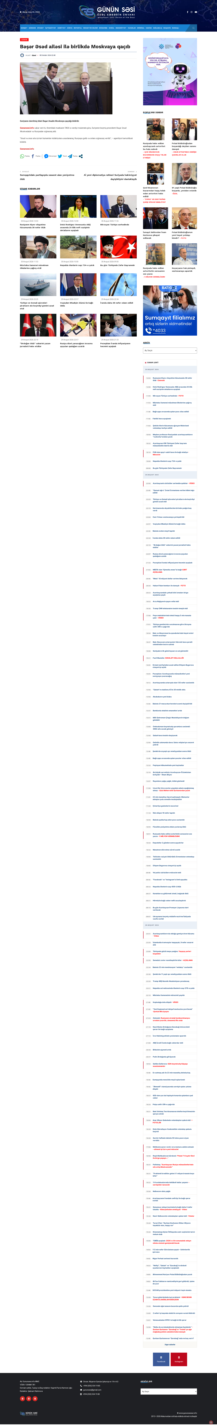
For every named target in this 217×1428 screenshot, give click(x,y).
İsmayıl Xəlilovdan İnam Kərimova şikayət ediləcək (154, 235)
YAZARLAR (132, 28)
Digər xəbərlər (170, 1345)
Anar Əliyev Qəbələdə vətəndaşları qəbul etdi (173, 1121)
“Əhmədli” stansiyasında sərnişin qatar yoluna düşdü (172, 1088)
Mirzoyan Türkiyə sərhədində (114, 224)
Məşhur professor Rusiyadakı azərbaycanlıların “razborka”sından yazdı (173, 436)
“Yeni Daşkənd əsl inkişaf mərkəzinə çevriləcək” (173, 1010)
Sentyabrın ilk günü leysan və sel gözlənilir (170, 651)
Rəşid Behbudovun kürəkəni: (174, 1157)
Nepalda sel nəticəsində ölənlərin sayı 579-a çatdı (174, 988)
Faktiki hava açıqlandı (162, 419)
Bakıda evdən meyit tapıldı (164, 531)
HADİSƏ (149, 28)
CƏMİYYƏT (61, 28)
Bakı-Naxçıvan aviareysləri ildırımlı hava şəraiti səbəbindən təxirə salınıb (172, 643)
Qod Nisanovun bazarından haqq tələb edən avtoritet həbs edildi (154, 195)
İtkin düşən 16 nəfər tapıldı (164, 813)
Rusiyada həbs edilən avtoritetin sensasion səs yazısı (154, 272)
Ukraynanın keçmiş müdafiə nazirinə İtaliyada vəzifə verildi (172, 917)
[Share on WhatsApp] (25, 156)
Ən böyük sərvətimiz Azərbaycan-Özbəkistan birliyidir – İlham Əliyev (172, 773)
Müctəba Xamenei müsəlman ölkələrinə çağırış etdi (172, 404)
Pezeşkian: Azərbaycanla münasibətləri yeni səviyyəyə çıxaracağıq (171, 675)
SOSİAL (111, 28)
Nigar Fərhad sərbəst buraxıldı (165, 1258)
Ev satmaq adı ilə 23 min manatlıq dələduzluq (171, 1073)
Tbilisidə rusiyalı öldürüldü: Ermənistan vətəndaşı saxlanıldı (173, 858)
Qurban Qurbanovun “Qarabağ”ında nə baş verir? (173, 1338)
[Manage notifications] (211, 1422)
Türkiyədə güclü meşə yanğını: (172, 952)
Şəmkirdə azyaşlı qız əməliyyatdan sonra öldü (172, 751)
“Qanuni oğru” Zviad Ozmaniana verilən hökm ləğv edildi (173, 491)
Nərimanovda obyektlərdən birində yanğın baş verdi (172, 509)
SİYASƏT (40, 28)
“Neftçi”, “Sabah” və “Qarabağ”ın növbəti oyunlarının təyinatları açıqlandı (169, 1267)
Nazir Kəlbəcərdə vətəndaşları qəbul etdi (173, 1216)
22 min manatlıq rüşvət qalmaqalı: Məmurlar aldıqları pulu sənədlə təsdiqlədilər (171, 798)
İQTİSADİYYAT (50, 28)
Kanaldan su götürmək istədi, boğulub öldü (170, 894)
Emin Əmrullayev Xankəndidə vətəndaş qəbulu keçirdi (172, 1130)
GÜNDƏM (32, 28)
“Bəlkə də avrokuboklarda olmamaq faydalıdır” (173, 1329)
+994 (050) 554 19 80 (91, 1386)
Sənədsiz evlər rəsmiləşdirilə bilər (173, 960)
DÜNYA (69, 28)
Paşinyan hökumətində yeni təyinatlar (168, 765)
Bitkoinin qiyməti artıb (162, 1050)
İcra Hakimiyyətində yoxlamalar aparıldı (169, 1036)
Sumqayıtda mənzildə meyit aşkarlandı (169, 1080)
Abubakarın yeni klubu (162, 697)
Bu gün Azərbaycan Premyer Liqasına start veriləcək (170, 909)
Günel (34, 55)
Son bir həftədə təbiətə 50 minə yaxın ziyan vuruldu (171, 1139)
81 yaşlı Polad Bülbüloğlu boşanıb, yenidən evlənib (184, 191)
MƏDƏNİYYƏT (121, 28)
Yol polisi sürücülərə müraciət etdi (167, 873)
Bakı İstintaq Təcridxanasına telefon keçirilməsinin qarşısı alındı (174, 1112)
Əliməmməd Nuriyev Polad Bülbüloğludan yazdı (172, 1274)
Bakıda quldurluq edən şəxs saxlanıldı (169, 820)
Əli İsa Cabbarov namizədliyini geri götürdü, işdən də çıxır (173, 1282)
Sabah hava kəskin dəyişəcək (165, 735)
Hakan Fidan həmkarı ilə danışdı (169, 586)
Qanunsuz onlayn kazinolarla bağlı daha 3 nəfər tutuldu (172, 1208)
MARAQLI (175, 28)
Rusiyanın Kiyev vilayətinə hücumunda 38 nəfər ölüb (172, 379)
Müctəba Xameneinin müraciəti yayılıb (169, 995)
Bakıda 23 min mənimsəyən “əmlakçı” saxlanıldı (172, 967)
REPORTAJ (78, 28)
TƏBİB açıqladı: (172, 1242)
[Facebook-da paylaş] (35, 156)
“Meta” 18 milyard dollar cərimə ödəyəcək (170, 579)
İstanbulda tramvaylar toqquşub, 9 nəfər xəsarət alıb (173, 943)
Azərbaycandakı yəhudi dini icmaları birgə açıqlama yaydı (170, 594)
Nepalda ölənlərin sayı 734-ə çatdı (77, 265)
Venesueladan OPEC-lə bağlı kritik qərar (169, 1320)
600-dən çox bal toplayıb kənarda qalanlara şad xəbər (173, 1097)
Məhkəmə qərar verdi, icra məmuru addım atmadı (173, 1148)
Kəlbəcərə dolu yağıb (161, 1191)
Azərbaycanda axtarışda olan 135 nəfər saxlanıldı (173, 683)
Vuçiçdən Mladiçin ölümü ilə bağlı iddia (169, 524)
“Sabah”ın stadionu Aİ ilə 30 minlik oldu (169, 690)
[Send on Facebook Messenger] (50, 156)
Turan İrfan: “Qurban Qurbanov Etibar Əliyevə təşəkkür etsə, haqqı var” (172, 1224)
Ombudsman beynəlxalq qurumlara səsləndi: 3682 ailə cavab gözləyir (171, 728)
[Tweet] (62, 156)
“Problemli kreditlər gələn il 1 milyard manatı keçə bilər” (173, 1174)
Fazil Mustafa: (168, 658)
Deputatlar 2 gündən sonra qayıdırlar (168, 843)
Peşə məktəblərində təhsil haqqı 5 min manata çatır (172, 616)
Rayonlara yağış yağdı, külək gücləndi (168, 781)
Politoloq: (173, 1166)
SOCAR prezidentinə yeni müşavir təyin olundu (172, 1290)
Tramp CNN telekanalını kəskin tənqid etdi (170, 608)
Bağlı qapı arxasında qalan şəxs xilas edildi (171, 412)
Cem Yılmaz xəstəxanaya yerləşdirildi (168, 517)
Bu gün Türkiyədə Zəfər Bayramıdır (117, 265)
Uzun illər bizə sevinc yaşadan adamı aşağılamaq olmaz (173, 789)
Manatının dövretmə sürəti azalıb (166, 850)
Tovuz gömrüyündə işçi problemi (172, 1298)
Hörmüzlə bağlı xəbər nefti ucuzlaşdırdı (169, 901)
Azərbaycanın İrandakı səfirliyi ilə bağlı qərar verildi (171, 1199)
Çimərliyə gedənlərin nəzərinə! (165, 806)
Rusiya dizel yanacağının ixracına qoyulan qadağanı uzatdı (170, 555)
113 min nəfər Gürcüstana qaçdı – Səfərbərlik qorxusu (171, 1251)
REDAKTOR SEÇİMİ (90, 28)
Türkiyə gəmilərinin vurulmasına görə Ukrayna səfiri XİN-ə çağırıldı (172, 625)
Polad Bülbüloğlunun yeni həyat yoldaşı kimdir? (182, 235)
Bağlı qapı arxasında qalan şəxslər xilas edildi (172, 758)
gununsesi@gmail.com (92, 1390)
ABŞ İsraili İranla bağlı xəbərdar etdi (168, 1043)
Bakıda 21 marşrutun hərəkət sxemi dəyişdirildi (172, 704)
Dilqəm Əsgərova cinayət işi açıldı (167, 866)
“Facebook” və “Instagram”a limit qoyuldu (170, 880)
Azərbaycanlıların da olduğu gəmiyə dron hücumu (173, 935)
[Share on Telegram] (72, 156)
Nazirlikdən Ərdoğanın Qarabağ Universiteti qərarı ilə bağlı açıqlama (171, 1028)
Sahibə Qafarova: (170, 1065)
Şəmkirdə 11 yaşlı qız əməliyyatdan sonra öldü (172, 974)
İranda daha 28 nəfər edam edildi (116, 303)
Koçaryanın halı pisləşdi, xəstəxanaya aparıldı (184, 269)
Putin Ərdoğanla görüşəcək (164, 1057)
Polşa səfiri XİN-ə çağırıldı (164, 1104)
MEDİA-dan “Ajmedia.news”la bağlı (170, 571)
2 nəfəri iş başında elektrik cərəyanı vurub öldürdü (174, 1313)
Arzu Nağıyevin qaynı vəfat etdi (166, 601)
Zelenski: (171, 1019)
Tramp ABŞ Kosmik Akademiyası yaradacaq (171, 981)
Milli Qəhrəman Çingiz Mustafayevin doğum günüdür (171, 719)
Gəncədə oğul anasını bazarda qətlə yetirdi (171, 1306)
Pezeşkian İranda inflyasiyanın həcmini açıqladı (172, 563)
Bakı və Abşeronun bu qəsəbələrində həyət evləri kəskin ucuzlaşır (173, 634)
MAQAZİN (167, 28)
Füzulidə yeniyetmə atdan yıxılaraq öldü (169, 827)
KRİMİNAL (140, 28)
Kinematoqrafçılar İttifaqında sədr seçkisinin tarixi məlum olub (174, 1233)
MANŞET (24, 28)
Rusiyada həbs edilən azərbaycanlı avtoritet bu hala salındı (154, 150)
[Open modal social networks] (80, 156)
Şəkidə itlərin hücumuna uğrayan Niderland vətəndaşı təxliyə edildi (171, 427)
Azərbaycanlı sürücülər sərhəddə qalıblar (174, 483)
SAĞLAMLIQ (157, 28)
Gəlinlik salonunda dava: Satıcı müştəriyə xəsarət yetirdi (173, 743)
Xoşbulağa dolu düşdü (165, 1002)
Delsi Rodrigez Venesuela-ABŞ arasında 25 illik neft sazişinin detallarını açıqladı (75, 227)
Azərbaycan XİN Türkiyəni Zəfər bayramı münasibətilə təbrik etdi (170, 444)
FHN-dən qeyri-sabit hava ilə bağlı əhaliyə (171, 453)
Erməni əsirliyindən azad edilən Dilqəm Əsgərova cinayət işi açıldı (173, 666)
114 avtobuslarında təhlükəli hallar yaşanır (171, 1183)
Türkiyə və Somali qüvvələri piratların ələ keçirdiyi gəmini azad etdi (37, 306)
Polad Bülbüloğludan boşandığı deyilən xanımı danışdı (184, 149)
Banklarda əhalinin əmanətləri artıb (167, 711)
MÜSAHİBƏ (103, 28)
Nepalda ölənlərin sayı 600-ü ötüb (167, 887)
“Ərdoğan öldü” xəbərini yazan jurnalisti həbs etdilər (172, 546)
